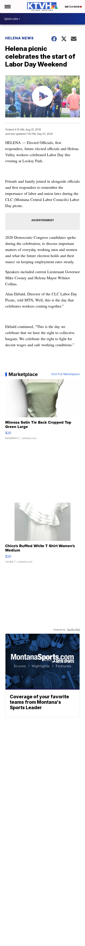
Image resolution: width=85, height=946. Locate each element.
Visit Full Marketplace (65, 374)
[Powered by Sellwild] (73, 629)
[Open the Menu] (7, 6)
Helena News (19, 38)
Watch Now (72, 6)
